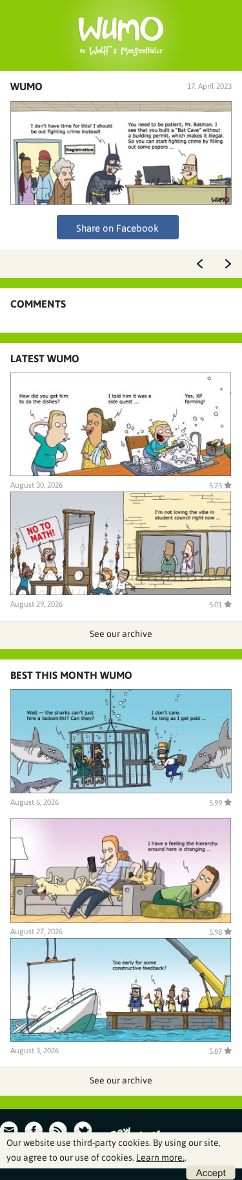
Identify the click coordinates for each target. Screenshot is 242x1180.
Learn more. (160, 1157)
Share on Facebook (117, 228)
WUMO (26, 86)
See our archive (121, 634)
